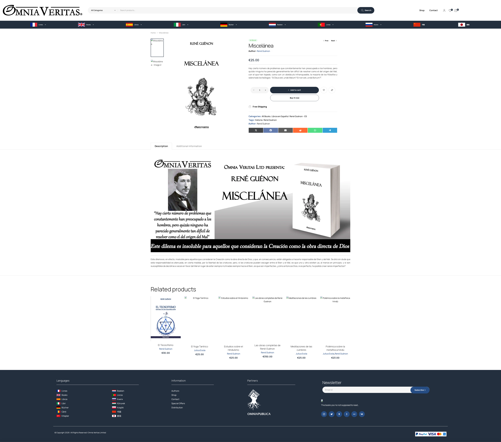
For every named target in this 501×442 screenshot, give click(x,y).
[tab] (161, 146)
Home (153, 32)
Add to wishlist (323, 90)
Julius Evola (199, 350)
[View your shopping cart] (455, 10)
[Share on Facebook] (270, 130)
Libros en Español (280, 116)
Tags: (252, 120)
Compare (332, 90)
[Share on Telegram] (330, 130)
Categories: (255, 116)
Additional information (189, 146)
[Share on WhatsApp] (315, 130)
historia (259, 120)
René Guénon (263, 51)
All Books (266, 116)
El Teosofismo (165, 345)
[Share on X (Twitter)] (256, 130)
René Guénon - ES (298, 116)
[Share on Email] (285, 130)
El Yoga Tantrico (199, 346)
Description (161, 146)
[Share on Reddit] (300, 130)
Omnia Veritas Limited (97, 432)
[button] (38, 24)
